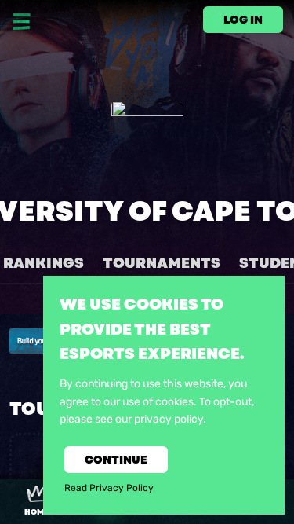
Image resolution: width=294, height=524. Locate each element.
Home (36, 512)
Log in (243, 19)
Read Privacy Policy (109, 487)
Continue (116, 459)
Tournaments (161, 263)
